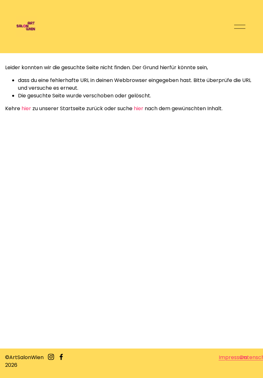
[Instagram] (51, 357)
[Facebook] (61, 357)
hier (26, 108)
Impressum (233, 357)
